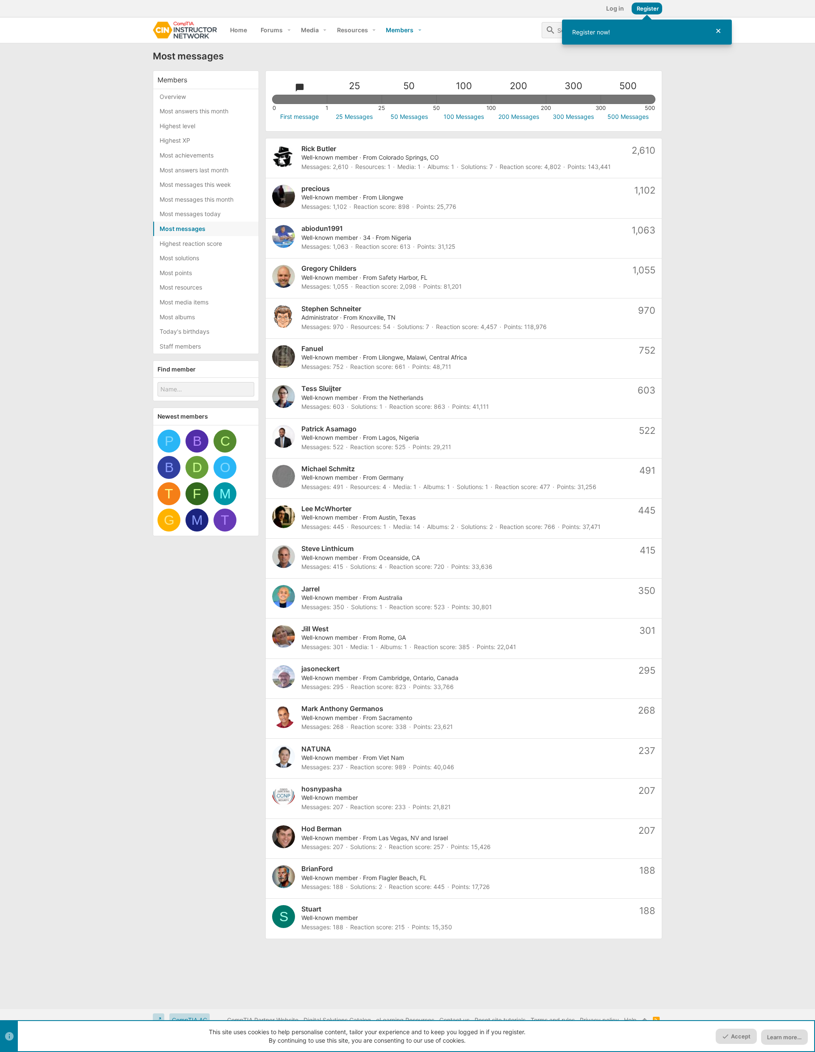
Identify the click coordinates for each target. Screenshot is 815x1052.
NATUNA (316, 749)
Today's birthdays (184, 331)
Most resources (181, 287)
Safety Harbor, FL (403, 277)
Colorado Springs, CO (409, 157)
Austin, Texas (397, 517)
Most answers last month (194, 170)
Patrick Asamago (329, 429)
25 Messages (354, 116)
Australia (390, 597)
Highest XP (175, 140)
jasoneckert (320, 668)
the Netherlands (401, 397)
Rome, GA (392, 637)
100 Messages (464, 116)
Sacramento (395, 717)
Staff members (180, 346)
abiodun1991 (322, 228)
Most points (176, 272)
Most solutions (179, 258)
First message (299, 116)
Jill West (315, 628)
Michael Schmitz (328, 468)
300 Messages (573, 116)
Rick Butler (318, 148)
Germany (391, 477)
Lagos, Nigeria (399, 437)
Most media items (184, 302)
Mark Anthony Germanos (342, 708)
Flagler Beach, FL (403, 877)
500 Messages (628, 116)
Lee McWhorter (326, 508)
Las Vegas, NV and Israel (413, 837)
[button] (289, 30)
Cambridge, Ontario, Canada (418, 677)
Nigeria (401, 237)
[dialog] (647, 32)
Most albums (177, 317)
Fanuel (312, 348)
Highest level (177, 125)
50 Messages (409, 116)
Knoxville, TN (377, 317)
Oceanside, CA (399, 557)
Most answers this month (194, 111)
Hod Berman (321, 828)
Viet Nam (391, 757)
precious (315, 188)
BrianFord (317, 868)
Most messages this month (196, 199)
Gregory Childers (329, 268)
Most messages (182, 228)
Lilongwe (391, 197)
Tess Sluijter (321, 388)
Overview (173, 96)
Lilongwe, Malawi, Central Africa (423, 357)
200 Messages (518, 116)
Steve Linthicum (327, 548)
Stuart (311, 909)
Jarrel (310, 589)
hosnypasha (321, 789)
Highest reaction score (191, 243)
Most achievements (187, 155)
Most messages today (190, 213)
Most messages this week (195, 184)
